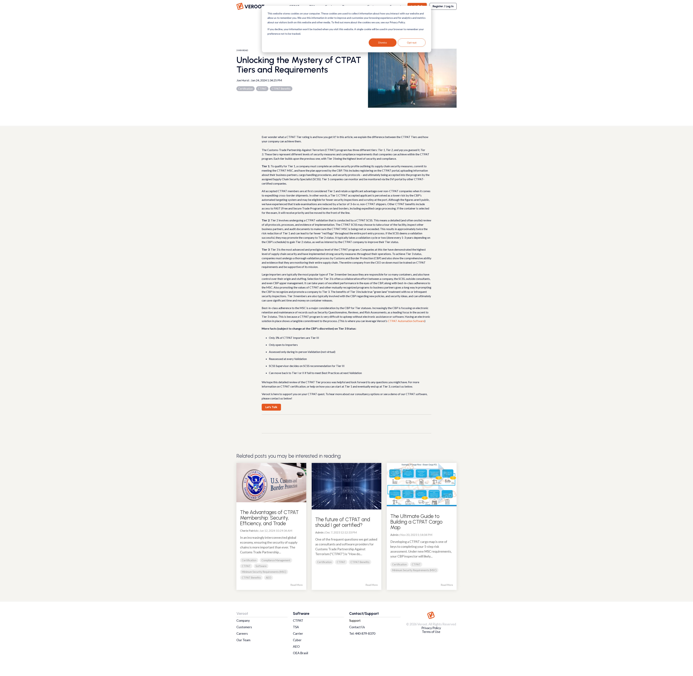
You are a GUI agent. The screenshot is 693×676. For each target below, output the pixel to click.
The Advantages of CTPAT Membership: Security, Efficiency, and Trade (269, 517)
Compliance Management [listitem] (275, 560)
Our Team (243, 640)
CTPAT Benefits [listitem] (251, 577)
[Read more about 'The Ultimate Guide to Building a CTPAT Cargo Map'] (422, 484)
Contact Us (357, 627)
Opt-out (412, 42)
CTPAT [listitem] (246, 566)
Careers (242, 633)
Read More (296, 584)
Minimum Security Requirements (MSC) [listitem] (264, 571)
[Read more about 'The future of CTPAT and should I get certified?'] (347, 486)
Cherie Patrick (249, 530)
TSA (296, 627)
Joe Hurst (243, 80)
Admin (319, 532)
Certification (245, 88)
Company (243, 620)
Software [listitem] (261, 566)
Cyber (297, 640)
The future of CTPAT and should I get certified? (342, 522)
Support (355, 620)
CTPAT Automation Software (406, 321)
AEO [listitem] (268, 577)
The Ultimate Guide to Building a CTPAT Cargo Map (416, 521)
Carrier (298, 633)
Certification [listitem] (249, 560)
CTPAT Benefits (281, 88)
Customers (244, 627)
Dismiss (382, 42)
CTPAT (262, 88)
